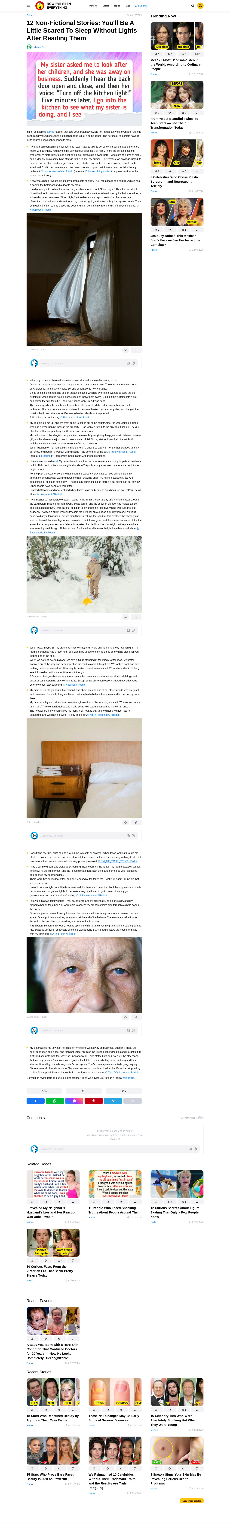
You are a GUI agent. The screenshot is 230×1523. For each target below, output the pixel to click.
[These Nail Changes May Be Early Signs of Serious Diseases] (115, 1392)
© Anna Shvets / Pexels (37, 1017)
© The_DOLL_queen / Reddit (121, 1072)
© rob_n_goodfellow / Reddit (103, 714)
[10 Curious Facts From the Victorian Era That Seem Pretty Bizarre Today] (53, 1243)
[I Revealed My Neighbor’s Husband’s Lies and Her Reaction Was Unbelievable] (53, 1184)
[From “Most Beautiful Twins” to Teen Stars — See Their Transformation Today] (177, 95)
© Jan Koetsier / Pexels (36, 349)
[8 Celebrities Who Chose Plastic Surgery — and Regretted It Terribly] (177, 154)
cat (56, 461)
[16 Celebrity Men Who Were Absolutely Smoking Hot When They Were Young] (177, 1392)
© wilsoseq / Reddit (74, 684)
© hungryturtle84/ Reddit (122, 451)
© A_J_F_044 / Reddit (62, 934)
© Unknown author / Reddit (91, 895)
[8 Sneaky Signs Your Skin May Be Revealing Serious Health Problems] (177, 1451)
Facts (153, 1222)
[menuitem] (93, 5)
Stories (30, 15)
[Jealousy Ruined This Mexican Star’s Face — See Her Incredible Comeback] (177, 212)
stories (50, 131)
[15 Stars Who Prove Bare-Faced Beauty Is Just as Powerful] (53, 1451)
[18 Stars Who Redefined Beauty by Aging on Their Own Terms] (53, 1392)
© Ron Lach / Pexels (35, 822)
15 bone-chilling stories (98, 171)
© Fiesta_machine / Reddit (75, 417)
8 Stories (45, 456)
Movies (154, 1430)
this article (128, 1078)
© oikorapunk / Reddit (49, 494)
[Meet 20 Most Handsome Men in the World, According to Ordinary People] (177, 37)
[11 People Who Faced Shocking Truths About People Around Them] (115, 1184)
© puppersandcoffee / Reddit (57, 171)
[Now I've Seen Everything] (53, 5)
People (153, 74)
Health (92, 1425)
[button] (44, 1091)
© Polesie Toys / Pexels (37, 617)
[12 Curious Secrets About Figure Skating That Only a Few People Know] (177, 1184)
